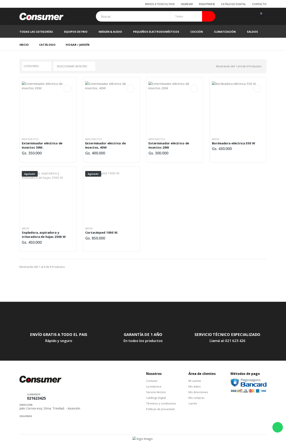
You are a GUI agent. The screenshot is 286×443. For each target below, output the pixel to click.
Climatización (225, 32)
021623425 (36, 398)
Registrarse (207, 4)
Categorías (31, 66)
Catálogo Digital (233, 4)
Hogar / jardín (77, 45)
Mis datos (194, 386)
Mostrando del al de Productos (239, 66)
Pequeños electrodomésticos (156, 32)
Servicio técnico (156, 392)
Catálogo (47, 45)
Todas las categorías (36, 32)
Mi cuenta (194, 381)
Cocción (196, 32)
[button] (262, 16)
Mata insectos (30, 139)
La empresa (153, 386)
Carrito (192, 403)
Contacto (259, 4)
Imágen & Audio (110, 32)
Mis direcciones (198, 392)
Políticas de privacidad (160, 409)
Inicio (24, 45)
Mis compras (196, 398)
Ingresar (187, 4)
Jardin (215, 139)
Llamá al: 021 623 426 (227, 340)
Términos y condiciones (161, 403)
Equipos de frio (76, 32)
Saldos (252, 32)
